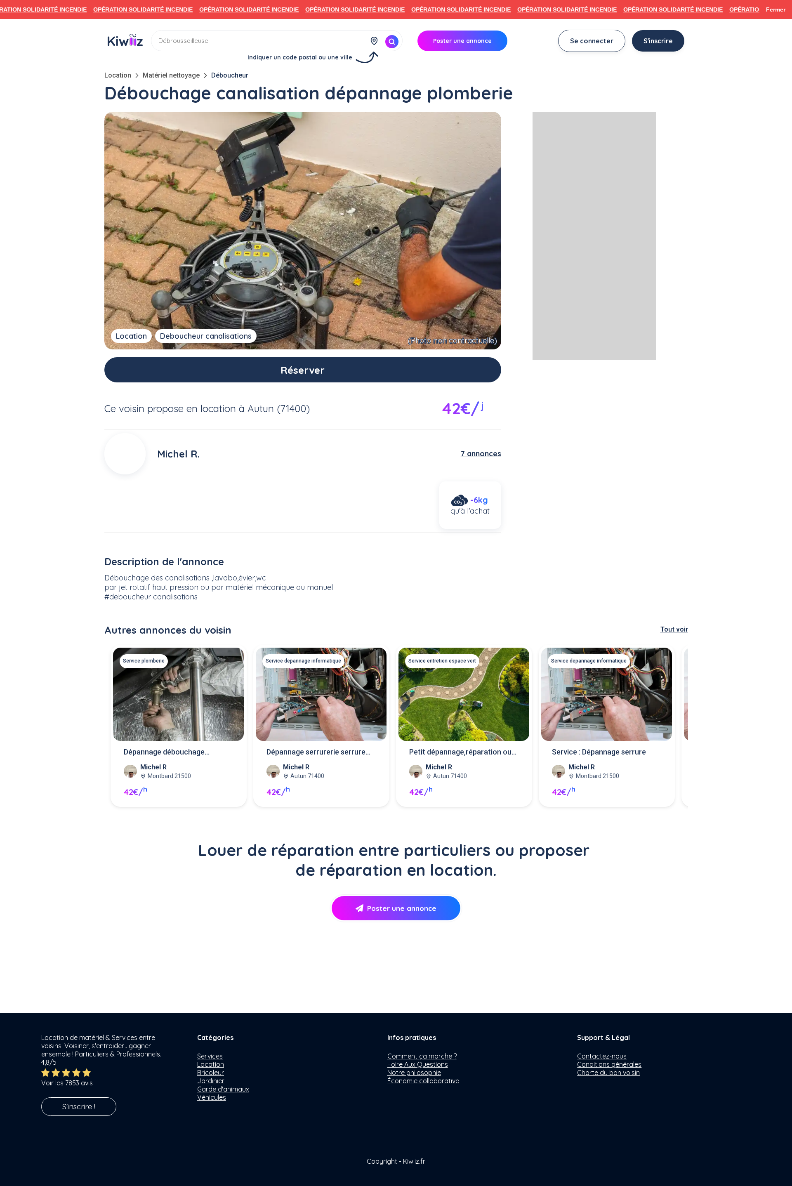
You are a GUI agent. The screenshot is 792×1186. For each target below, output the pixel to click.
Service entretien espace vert (442, 661)
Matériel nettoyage (171, 75)
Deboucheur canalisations (206, 336)
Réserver (302, 370)
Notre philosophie (414, 1072)
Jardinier (210, 1081)
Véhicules (211, 1097)
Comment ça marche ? (422, 1056)
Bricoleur (210, 1072)
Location (117, 75)
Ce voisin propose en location (170, 408)
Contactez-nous (602, 1056)
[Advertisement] (594, 236)
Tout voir (674, 629)
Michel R (153, 767)
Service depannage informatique (303, 661)
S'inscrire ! (78, 1106)
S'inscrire (658, 41)
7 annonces (481, 453)
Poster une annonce (401, 908)
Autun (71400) (279, 408)
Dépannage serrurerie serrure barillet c (315, 752)
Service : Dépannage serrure (599, 751)
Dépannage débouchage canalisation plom (164, 752)
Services (210, 1056)
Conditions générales (609, 1064)
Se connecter (591, 41)
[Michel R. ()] (125, 453)
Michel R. (178, 454)
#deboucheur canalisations (151, 596)
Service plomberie (144, 661)
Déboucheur (229, 75)
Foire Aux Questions (417, 1064)
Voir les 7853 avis (67, 1083)
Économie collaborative (423, 1081)
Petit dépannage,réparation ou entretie (460, 752)
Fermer (775, 9)
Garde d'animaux (223, 1089)
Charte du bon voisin (608, 1072)
